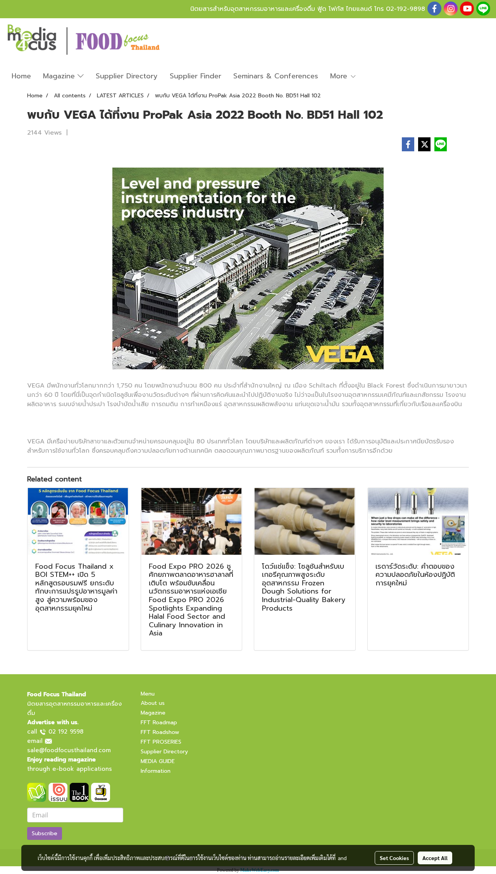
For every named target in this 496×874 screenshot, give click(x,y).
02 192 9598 (65, 731)
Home (21, 76)
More (340, 76)
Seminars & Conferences (275, 76)
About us (153, 703)
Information (155, 771)
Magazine (60, 76)
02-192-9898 (405, 9)
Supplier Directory (127, 76)
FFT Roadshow (160, 732)
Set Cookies (394, 857)
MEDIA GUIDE (158, 761)
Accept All (435, 857)
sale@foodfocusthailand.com (69, 750)
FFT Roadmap (159, 722)
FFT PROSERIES (161, 742)
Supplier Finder (195, 76)
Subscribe (44, 833)
